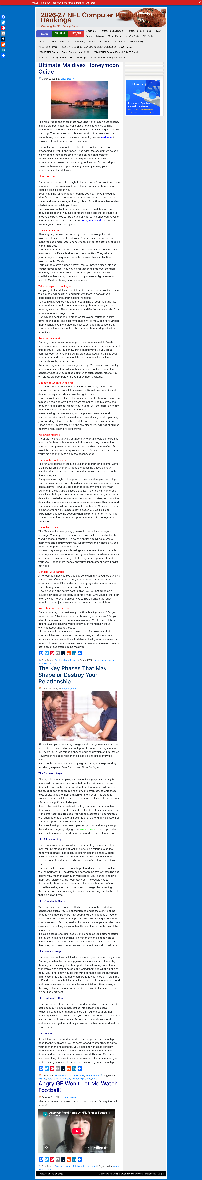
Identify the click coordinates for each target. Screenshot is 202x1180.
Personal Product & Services (69, 1075)
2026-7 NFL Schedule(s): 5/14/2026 (108, 57)
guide (97, 660)
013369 (42, 1078)
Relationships (62, 660)
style (94, 1078)
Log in (161, 1173)
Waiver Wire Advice (47, 47)
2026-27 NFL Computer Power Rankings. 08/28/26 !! (63, 52)
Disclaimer (91, 31)
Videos (91, 1166)
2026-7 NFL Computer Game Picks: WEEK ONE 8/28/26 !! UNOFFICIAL (97, 47)
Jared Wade (69, 1097)
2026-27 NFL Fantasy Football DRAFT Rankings (117, 52)
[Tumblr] (3, 39)
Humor (67, 1166)
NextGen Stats (132, 36)
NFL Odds (148, 36)
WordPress (150, 1173)
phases (66, 1078)
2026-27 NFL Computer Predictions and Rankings (103, 17)
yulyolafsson (67, 78)
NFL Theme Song (76, 41)
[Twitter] (3, 22)
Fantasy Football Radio (111, 31)
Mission (100, 36)
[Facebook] (3, 17)
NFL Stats (43, 41)
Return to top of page (51, 1173)
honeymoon (107, 660)
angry (116, 1166)
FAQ (158, 31)
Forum (89, 36)
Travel (73, 660)
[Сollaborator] (143, 97)
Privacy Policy (136, 41)
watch (51, 1169)
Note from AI (119, 41)
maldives (43, 663)
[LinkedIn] (3, 50)
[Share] (3, 55)
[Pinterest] (3, 28)
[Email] (3, 33)
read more (106, 137)
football (42, 1169)
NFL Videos (58, 41)
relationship (78, 1078)
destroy (58, 1078)
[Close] (200, 2)
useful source (87, 829)
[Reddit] (3, 44)
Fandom (59, 1166)
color (50, 1078)
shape (88, 1078)
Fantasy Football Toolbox (139, 31)
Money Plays (114, 36)
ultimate (53, 663)
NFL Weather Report (99, 41)
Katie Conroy (69, 688)
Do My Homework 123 (93, 220)
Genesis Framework (132, 1173)
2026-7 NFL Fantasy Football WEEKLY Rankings (62, 57)
